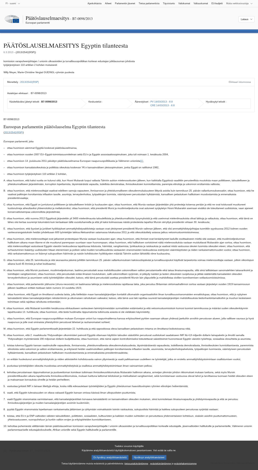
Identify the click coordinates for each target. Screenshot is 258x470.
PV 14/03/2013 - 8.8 (161, 101)
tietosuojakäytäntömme (136, 463)
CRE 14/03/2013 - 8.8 (162, 105)
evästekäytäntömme (160, 463)
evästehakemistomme (185, 463)
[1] (141, 160)
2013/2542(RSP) (29, 82)
